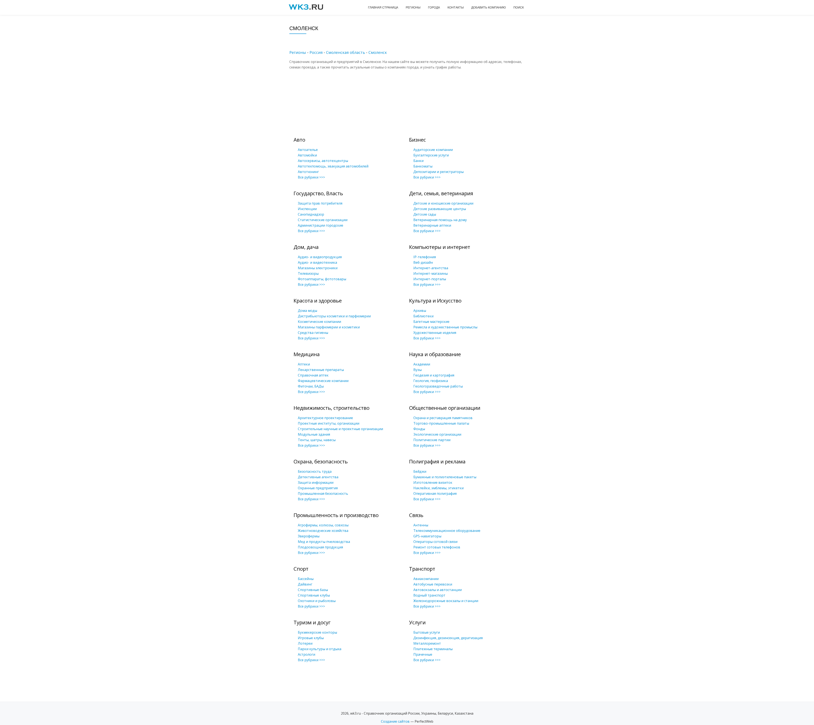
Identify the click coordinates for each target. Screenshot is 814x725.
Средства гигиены (313, 332)
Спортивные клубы (314, 595)
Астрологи (306, 654)
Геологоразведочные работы (438, 386)
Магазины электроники (317, 268)
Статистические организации (322, 220)
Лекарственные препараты (321, 369)
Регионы (413, 7)
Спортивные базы (313, 589)
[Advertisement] (413, 99)
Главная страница (383, 7)
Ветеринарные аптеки (432, 225)
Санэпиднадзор (311, 214)
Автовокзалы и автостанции (437, 589)
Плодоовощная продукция (320, 547)
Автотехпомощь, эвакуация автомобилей (333, 166)
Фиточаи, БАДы (311, 386)
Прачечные (422, 654)
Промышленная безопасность (323, 493)
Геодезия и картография (433, 375)
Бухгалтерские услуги (431, 155)
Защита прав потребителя (320, 203)
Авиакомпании (426, 578)
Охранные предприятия (318, 488)
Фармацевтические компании (323, 380)
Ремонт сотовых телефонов (436, 547)
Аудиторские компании (433, 149)
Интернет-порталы (429, 279)
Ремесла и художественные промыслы (445, 327)
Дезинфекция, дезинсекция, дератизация (448, 638)
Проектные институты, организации (328, 423)
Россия (316, 52)
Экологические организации (437, 434)
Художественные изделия (434, 332)
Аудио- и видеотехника (317, 262)
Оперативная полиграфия (435, 493)
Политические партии (431, 440)
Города (434, 7)
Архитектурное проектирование (325, 417)
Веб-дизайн (423, 262)
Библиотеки (423, 316)
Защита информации (315, 482)
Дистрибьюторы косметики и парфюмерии (334, 316)
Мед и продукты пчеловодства (324, 541)
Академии (421, 364)
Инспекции (307, 208)
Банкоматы (422, 166)
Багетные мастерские (431, 321)
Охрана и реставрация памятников (443, 417)
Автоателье (308, 149)
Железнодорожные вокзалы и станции (445, 600)
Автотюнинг (308, 171)
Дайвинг (305, 584)
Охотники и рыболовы (317, 600)
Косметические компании (319, 321)
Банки (418, 160)
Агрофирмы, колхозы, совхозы (323, 525)
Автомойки (307, 155)
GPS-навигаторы (427, 536)
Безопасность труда (315, 471)
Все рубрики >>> (311, 177)
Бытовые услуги (426, 632)
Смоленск (377, 52)
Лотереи (305, 643)
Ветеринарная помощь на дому (440, 220)
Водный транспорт (429, 595)
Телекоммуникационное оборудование (446, 530)
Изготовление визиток (432, 482)
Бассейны (306, 578)
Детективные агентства (318, 477)
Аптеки (304, 364)
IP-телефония (424, 257)
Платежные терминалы (433, 649)
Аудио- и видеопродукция (320, 257)
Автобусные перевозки (432, 584)
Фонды (419, 429)
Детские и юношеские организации (443, 203)
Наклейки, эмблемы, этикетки (438, 488)
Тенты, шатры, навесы (317, 440)
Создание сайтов (395, 721)
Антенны (420, 525)
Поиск (518, 7)
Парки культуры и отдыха (319, 649)
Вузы (417, 369)
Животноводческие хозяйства (323, 530)
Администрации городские (320, 225)
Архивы (419, 310)
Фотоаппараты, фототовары (322, 279)
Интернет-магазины (430, 273)
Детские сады (424, 214)
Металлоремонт (427, 643)
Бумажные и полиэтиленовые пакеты (444, 477)
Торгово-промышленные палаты (441, 423)
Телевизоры (308, 273)
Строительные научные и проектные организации (340, 429)
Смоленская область (345, 52)
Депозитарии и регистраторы (438, 171)
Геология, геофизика (430, 380)
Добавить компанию (488, 7)
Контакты (455, 7)
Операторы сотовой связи (435, 541)
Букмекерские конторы (317, 632)
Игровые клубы (311, 638)
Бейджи (419, 471)
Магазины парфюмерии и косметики (329, 327)
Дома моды (307, 310)
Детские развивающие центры (439, 208)
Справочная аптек (313, 375)
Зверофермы (308, 536)
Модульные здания (314, 434)
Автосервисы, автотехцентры (323, 160)
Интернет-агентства (430, 268)
